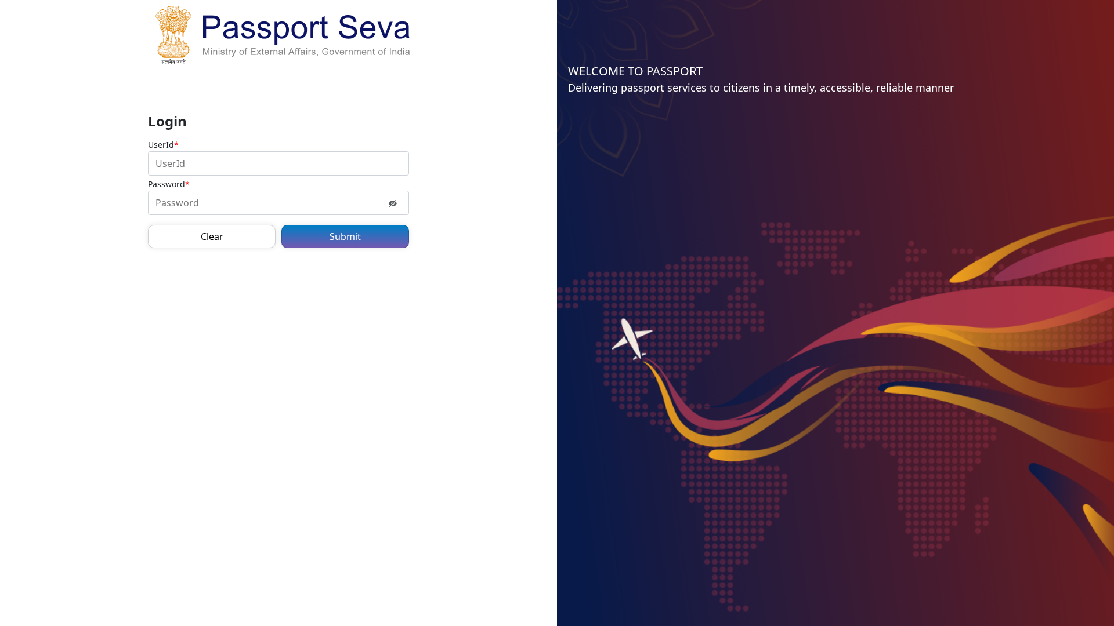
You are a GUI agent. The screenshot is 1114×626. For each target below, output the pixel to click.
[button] (212, 236)
